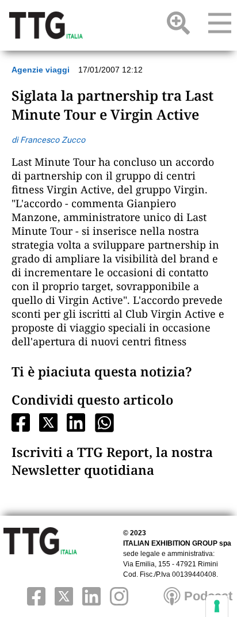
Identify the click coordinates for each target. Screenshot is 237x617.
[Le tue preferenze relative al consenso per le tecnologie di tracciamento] (217, 606)
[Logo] (46, 25)
